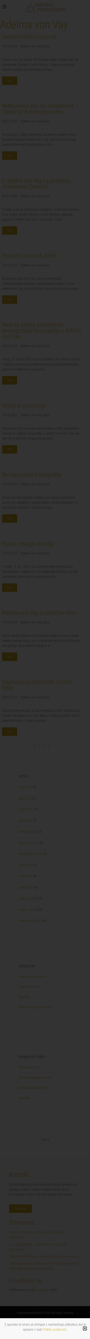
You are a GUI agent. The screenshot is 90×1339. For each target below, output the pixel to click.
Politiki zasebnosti (54, 1330)
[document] (45, 669)
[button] (84, 1328)
